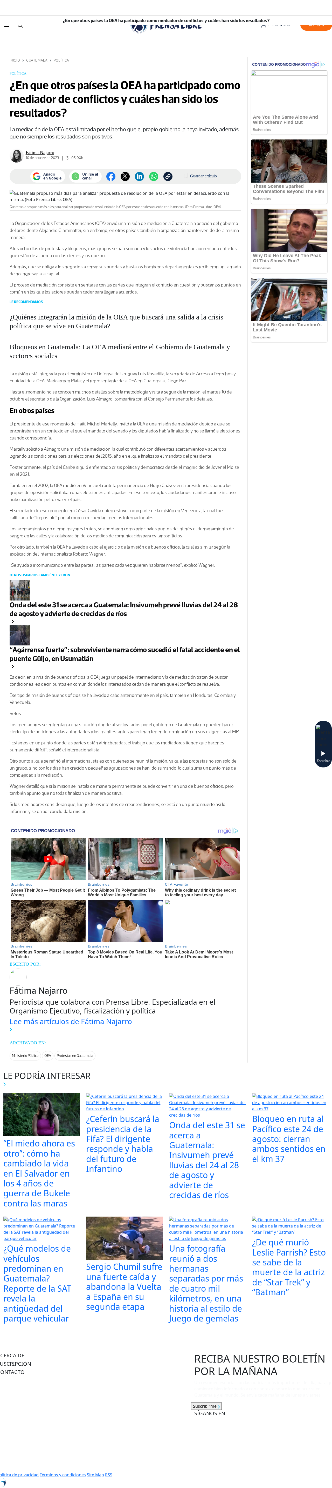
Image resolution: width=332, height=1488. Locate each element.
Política (61, 60)
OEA (47, 1055)
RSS (108, 1475)
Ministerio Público (25, 1055)
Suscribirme (205, 1406)
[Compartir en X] (125, 176)
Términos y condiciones (63, 1475)
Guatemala (36, 60)
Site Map (95, 1475)
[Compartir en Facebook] (111, 176)
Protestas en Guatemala (75, 1055)
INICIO (15, 60)
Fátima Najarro (40, 152)
